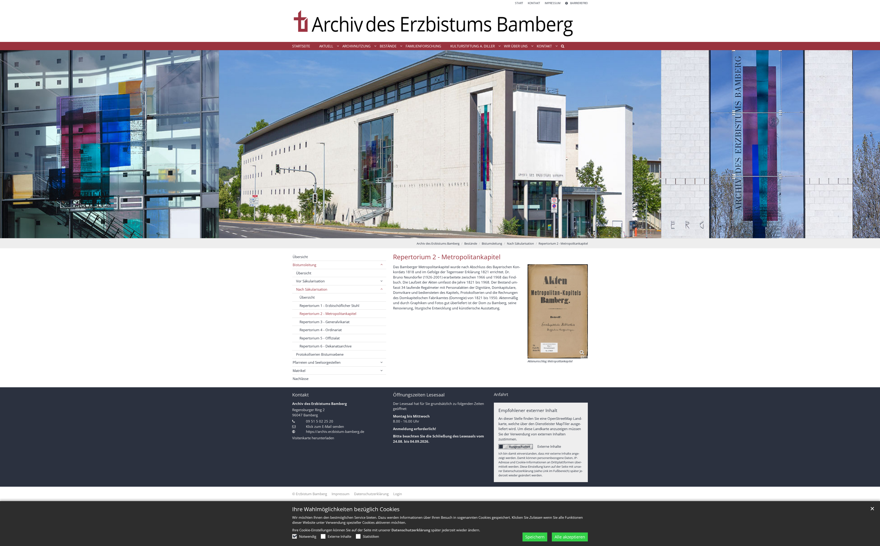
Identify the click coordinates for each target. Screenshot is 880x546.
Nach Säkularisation (520, 243)
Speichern (534, 537)
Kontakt (300, 395)
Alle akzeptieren (570, 537)
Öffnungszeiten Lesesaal (419, 395)
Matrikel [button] (299, 370)
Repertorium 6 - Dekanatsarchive (326, 346)
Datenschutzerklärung (410, 530)
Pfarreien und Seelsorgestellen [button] (317, 362)
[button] (561, 47)
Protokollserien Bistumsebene (320, 354)
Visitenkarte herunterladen (313, 438)
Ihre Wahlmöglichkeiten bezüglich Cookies (345, 509)
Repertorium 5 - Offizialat (320, 338)
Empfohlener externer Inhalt (527, 410)
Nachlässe (300, 378)
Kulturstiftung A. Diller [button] (472, 46)
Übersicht (300, 256)
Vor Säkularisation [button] (310, 281)
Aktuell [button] (326, 46)
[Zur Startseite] (440, 23)
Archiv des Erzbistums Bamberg (438, 243)
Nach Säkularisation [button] (311, 289)
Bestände (470, 243)
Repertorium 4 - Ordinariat (321, 330)
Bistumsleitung (492, 243)
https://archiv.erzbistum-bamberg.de (335, 431)
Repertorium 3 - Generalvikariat (324, 321)
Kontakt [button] (544, 46)
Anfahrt (501, 394)
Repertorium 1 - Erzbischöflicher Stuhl (329, 305)
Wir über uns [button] (516, 46)
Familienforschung (423, 46)
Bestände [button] (388, 46)
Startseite (301, 46)
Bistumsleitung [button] (304, 264)
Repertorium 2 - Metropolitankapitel (563, 243)
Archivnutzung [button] (356, 46)
